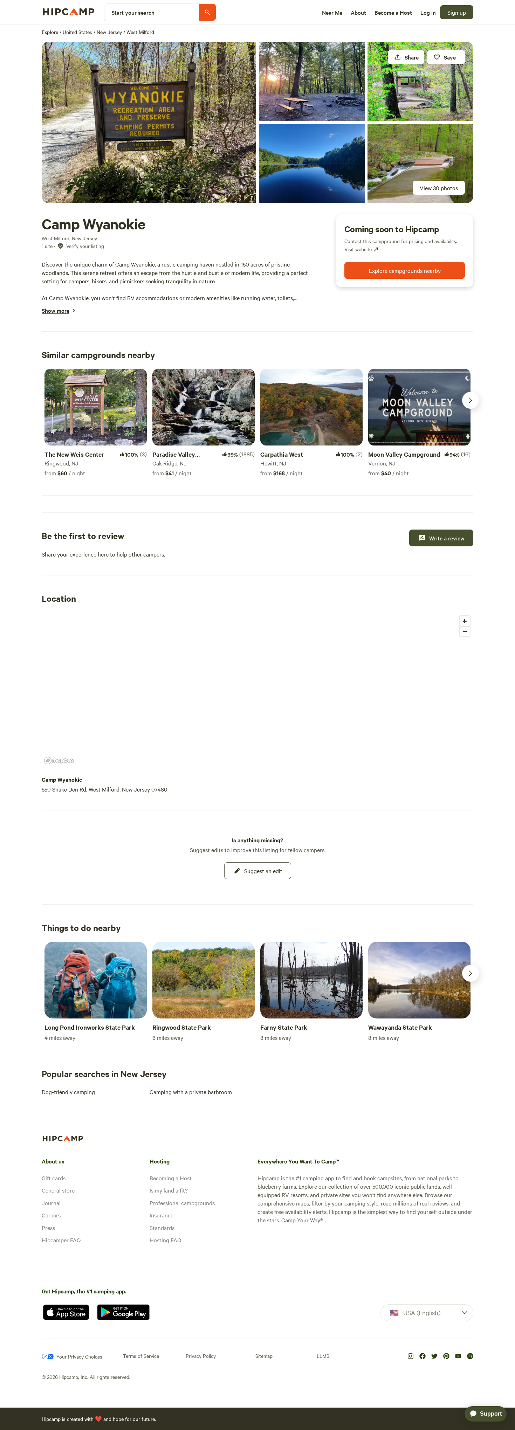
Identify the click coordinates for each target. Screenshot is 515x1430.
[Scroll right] (470, 400)
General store (58, 1190)
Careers (51, 1215)
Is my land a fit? (169, 1190)
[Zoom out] (465, 631)
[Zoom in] (465, 621)
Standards (162, 1227)
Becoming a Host (171, 1178)
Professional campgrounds (182, 1203)
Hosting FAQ (165, 1240)
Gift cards (54, 1178)
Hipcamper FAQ (61, 1240)
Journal (51, 1203)
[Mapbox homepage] (59, 761)
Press (48, 1227)
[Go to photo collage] (149, 122)
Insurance (161, 1215)
